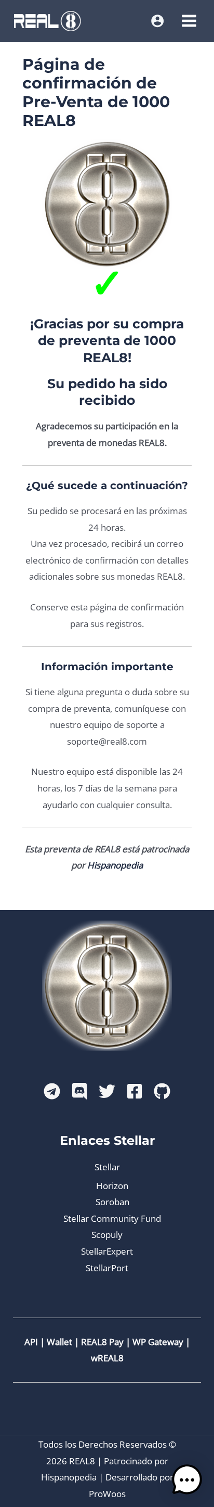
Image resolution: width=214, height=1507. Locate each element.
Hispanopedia (115, 865)
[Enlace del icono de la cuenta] (157, 21)
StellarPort (107, 1268)
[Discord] (79, 1091)
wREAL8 (107, 1358)
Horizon (112, 1186)
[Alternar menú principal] (189, 20)
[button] (187, 1480)
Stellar (107, 1167)
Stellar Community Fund (112, 1218)
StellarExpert (107, 1251)
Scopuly (107, 1235)
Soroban (112, 1202)
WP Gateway (157, 1342)
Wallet (59, 1342)
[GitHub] (162, 1091)
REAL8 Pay (102, 1342)
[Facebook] (134, 1091)
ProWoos (107, 1494)
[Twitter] (107, 1091)
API (31, 1342)
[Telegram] (52, 1091)
